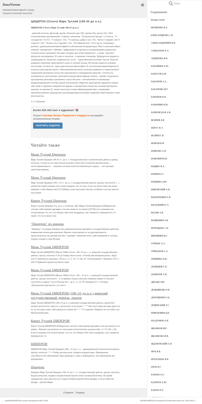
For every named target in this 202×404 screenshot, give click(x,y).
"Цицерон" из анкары (47, 223)
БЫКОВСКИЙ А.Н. (160, 189)
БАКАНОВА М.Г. (159, 89)
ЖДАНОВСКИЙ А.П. (161, 343)
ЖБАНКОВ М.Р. (158, 328)
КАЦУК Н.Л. (157, 389)
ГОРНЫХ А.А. (157, 243)
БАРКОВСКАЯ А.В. (160, 112)
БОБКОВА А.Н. (158, 150)
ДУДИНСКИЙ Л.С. (160, 305)
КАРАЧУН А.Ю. (158, 382)
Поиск (174, 3)
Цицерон (37, 367)
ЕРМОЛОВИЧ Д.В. (160, 312)
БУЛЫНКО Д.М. (158, 181)
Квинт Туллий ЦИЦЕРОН (50, 320)
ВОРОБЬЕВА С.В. (159, 227)
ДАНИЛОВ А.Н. (158, 274)
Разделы (80, 392)
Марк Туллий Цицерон (48, 154)
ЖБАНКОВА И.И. (159, 335)
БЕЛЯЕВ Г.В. (157, 135)
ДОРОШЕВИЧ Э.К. (160, 297)
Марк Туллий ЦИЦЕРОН (50, 247)
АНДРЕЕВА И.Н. (159, 58)
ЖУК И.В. (155, 351)
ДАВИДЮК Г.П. (158, 266)
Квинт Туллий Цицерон (49, 200)
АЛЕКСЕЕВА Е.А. (159, 50)
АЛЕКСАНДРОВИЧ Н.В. (163, 42)
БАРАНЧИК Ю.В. (159, 104)
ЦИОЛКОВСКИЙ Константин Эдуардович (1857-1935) (26, 401)
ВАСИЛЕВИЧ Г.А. (159, 204)
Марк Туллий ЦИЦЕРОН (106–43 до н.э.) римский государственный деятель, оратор (69, 295)
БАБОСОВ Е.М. (158, 73)
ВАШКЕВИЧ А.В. (159, 220)
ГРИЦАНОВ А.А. (159, 251)
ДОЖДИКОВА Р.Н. (160, 289)
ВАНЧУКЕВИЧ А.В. (160, 197)
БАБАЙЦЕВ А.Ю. (159, 65)
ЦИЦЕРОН (39, 344)
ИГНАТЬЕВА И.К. (159, 359)
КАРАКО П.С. (157, 374)
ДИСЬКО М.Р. (157, 281)
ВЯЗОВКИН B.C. (159, 235)
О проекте (68, 392)
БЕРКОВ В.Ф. (157, 143)
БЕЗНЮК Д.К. (157, 119)
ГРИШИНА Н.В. (158, 258)
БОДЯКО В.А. (157, 166)
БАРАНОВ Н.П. (158, 96)
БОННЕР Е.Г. (157, 173)
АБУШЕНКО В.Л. (159, 27)
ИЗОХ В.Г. (155, 366)
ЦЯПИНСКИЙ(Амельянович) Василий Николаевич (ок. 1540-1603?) (167, 401)
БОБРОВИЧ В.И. (159, 158)
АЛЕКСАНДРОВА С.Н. (161, 35)
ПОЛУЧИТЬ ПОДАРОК (48, 125)
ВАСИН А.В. (157, 212)
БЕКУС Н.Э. (156, 127)
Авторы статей (157, 19)
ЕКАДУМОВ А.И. (159, 320)
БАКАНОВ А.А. (158, 81)
